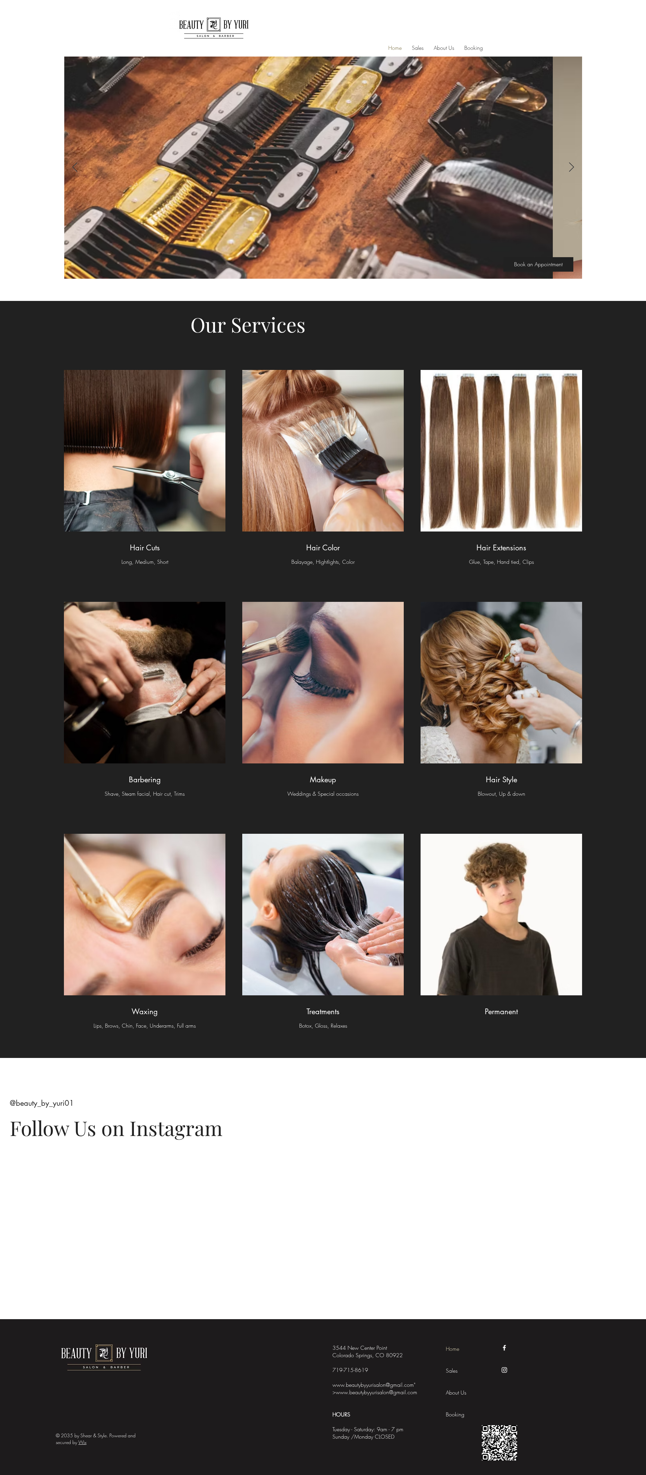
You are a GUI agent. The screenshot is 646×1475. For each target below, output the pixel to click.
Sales (452, 1370)
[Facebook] (504, 1347)
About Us (456, 1392)
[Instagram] (504, 1370)
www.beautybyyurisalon (359, 1384)
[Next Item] (571, 167)
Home (452, 1348)
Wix (82, 1442)
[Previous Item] (75, 167)
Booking (455, 1414)
